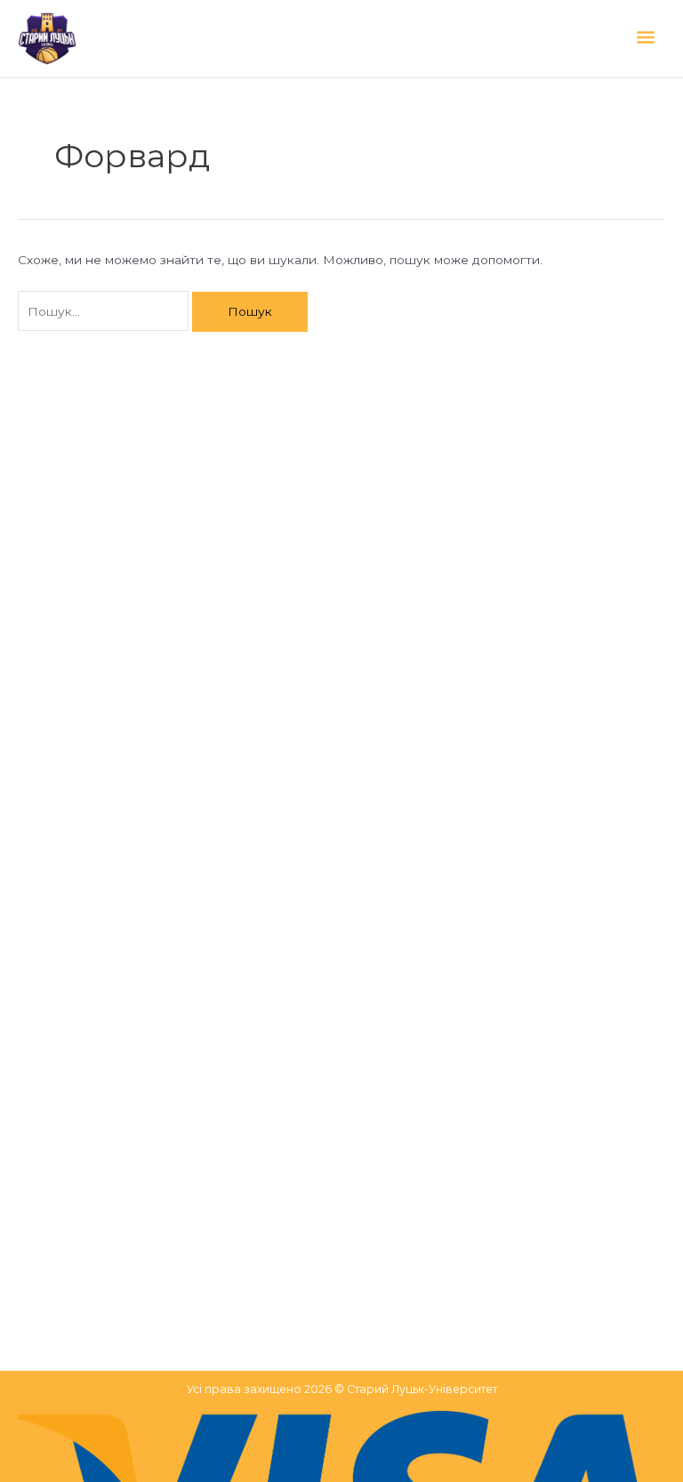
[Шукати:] (105, 311)
